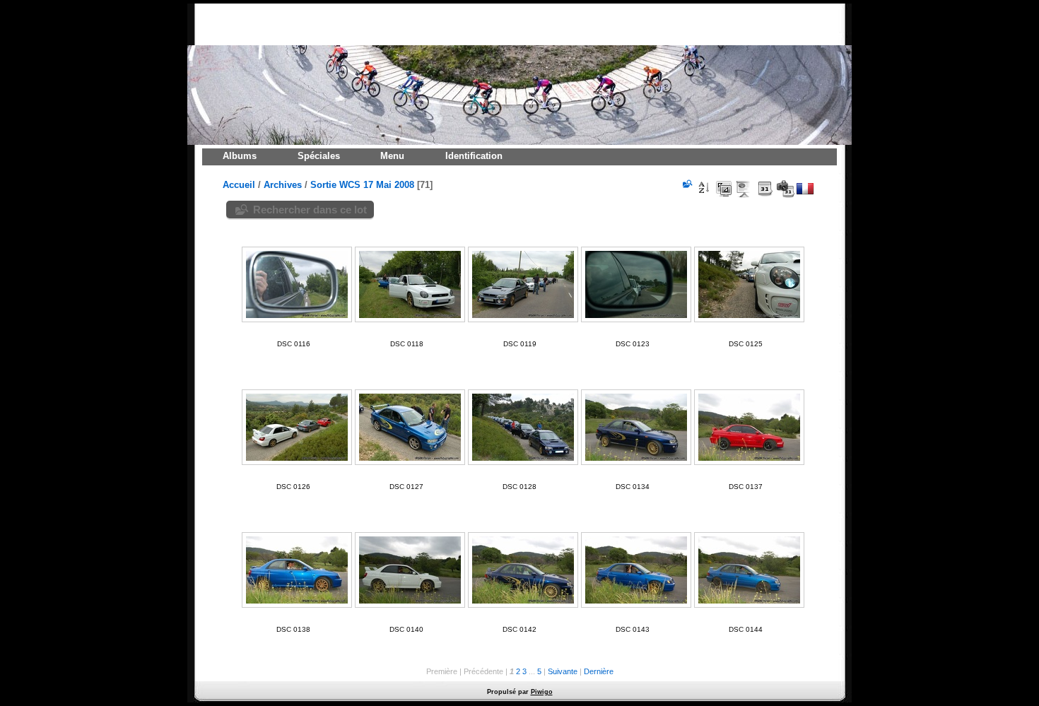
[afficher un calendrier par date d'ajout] (765, 189)
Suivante (562, 671)
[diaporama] (744, 189)
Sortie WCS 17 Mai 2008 (362, 185)
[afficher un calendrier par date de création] (785, 189)
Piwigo (542, 691)
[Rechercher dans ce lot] (686, 184)
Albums (240, 156)
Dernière (599, 671)
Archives (283, 185)
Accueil (239, 185)
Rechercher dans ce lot (310, 210)
